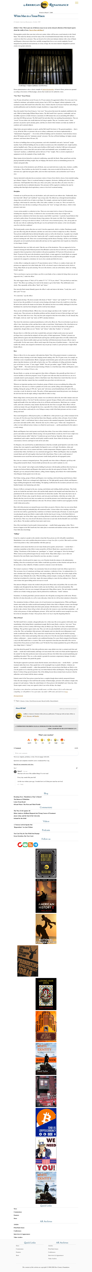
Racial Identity (54, 701)
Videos (46, 821)
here (66, 692)
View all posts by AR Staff (67, 709)
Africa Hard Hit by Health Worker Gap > (62, 728)
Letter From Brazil (19, 802)
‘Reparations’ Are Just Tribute (23, 827)
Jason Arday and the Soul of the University (27, 816)
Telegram (29, 716)
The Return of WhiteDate (21, 799)
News (15, 1209)
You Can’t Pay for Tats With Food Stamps (26, 833)
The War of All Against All (22, 811)
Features (16, 1215)
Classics (22, 701)
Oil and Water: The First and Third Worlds (27, 804)
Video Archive (18, 1237)
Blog (46, 793)
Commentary (46, 807)
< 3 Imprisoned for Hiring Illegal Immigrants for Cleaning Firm (38, 726)
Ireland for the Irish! (20, 818)
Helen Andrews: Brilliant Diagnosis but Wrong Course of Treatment (35, 813)
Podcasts (46, 830)
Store (15, 1218)
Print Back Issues (19, 1228)
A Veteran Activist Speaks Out (23, 825)
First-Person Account (35, 701)
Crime (27, 701)
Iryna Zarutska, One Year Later (24, 836)
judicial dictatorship (48, 89)
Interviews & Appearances (22, 1234)
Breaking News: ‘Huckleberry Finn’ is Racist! (28, 797)
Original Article (18, 696)
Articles (16, 1224)
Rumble (37, 716)
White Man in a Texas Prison (29, 16)
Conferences (17, 1231)
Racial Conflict (46, 701)
